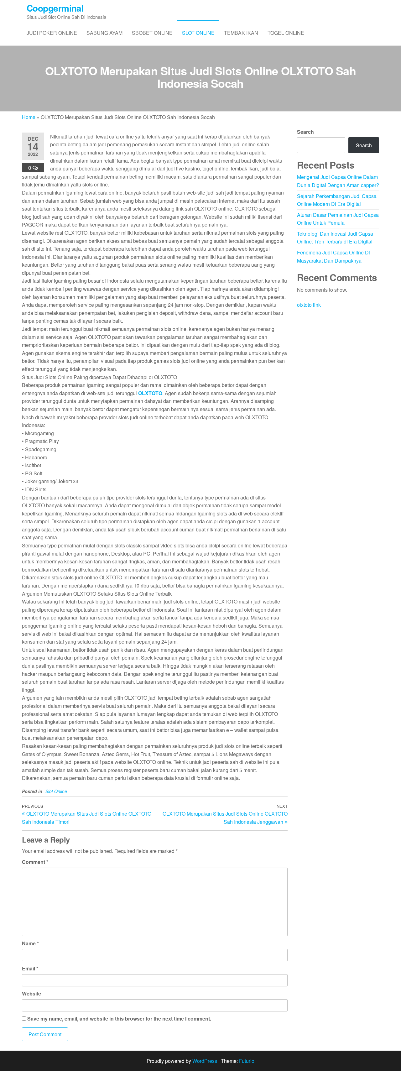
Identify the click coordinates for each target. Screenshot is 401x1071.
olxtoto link (309, 304)
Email (30, 968)
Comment (35, 861)
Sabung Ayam (104, 32)
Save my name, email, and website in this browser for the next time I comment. (119, 1018)
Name (30, 943)
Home (28, 117)
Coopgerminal (55, 8)
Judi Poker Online (52, 32)
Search (305, 131)
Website (31, 993)
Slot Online (198, 32)
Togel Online (286, 32)
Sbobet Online (152, 32)
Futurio (246, 1060)
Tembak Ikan (241, 32)
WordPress (204, 1060)
